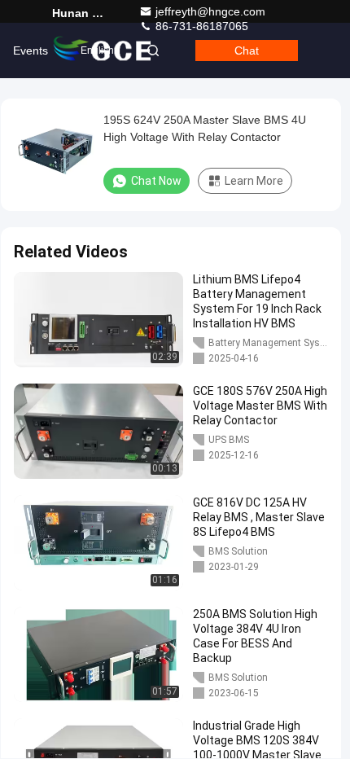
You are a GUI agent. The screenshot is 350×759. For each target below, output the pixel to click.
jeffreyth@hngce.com (210, 11)
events (30, 50)
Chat (246, 50)
